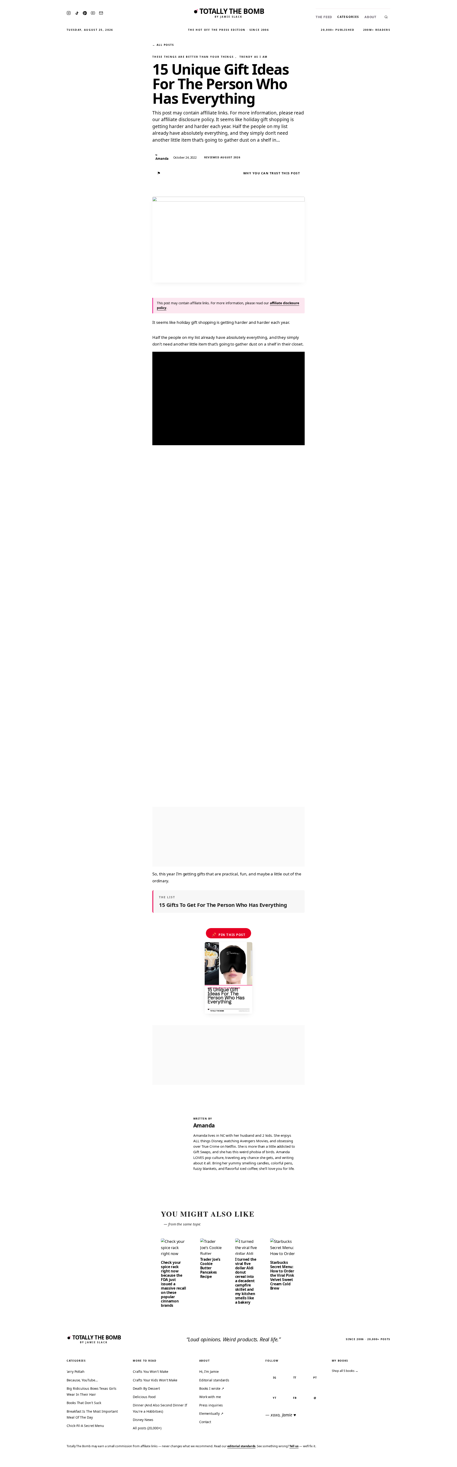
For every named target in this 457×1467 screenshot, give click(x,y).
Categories (348, 17)
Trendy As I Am (253, 56)
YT (274, 1398)
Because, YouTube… (82, 1380)
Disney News (143, 1419)
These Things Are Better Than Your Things (193, 56)
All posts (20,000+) (147, 1428)
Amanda (204, 1125)
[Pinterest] (85, 13)
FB (295, 1398)
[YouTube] (93, 13)
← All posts (163, 44)
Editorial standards (214, 1380)
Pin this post (229, 934)
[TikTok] (77, 13)
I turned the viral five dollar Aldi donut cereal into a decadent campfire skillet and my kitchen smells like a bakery (245, 1281)
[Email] (101, 13)
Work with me (210, 1397)
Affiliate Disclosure (407, 1460)
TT (295, 1377)
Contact (205, 1422)
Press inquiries (211, 1405)
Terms (380, 1460)
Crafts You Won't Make (150, 1371)
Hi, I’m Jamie (209, 1371)
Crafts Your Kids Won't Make (155, 1380)
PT (315, 1377)
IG (274, 1377)
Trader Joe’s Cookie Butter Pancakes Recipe (210, 1268)
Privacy (363, 1460)
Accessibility (441, 1460)
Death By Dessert (146, 1388)
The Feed (324, 17)
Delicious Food (144, 1397)
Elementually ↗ (211, 1413)
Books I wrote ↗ (211, 1388)
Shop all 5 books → (345, 1371)
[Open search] (386, 17)
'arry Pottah (75, 1371)
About (370, 17)
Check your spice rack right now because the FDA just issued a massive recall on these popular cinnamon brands (173, 1284)
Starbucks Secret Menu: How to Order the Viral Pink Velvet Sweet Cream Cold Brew (282, 1275)
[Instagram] (69, 13)
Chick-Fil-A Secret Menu (85, 1425)
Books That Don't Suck (84, 1402)
